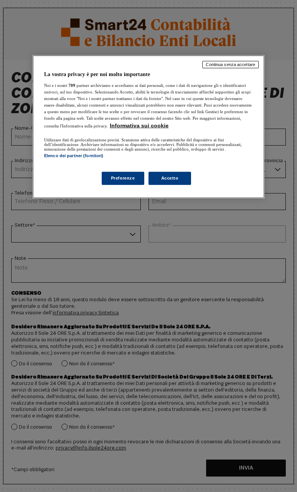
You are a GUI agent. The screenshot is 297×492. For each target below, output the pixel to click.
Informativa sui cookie (139, 125)
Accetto (170, 178)
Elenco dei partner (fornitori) (73, 155)
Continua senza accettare (230, 64)
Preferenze (123, 178)
